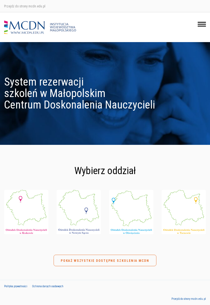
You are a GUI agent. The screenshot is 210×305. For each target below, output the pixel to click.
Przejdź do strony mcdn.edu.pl (24, 6)
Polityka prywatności (15, 286)
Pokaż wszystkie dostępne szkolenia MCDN (105, 261)
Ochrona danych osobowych (47, 286)
